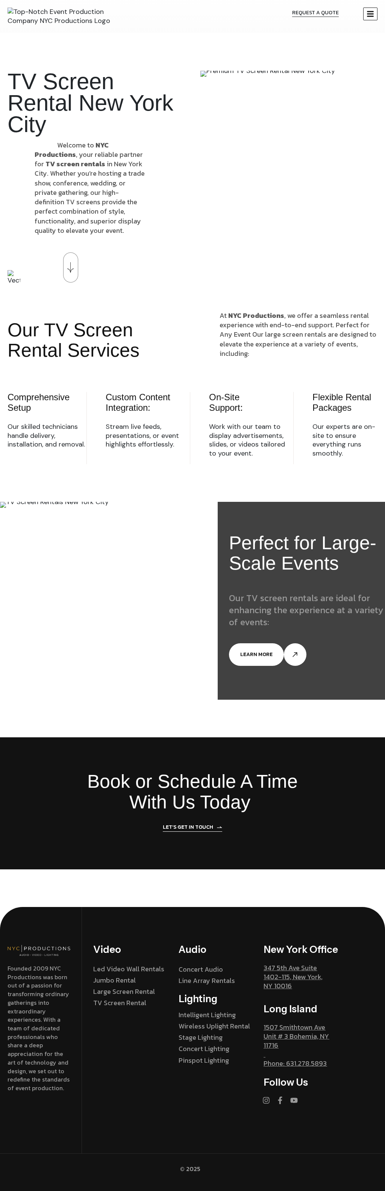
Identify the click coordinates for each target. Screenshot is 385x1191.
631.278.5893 (306, 1063)
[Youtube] (294, 1100)
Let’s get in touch (188, 828)
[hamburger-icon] (370, 14)
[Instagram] (266, 1100)
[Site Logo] (60, 15)
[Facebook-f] (280, 1100)
